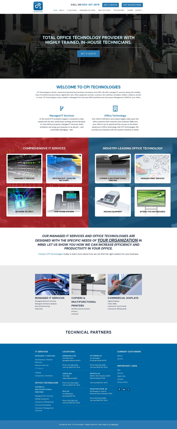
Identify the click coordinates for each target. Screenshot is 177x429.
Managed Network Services (45, 301)
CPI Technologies (38, 6)
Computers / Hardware (44, 376)
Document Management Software (44, 409)
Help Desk (39, 309)
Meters (120, 356)
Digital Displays (113, 301)
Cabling (38, 373)
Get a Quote (110, 5)
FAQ (118, 370)
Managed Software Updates (46, 304)
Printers (74, 311)
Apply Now (121, 376)
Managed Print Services (44, 396)
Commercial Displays (43, 405)
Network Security (41, 365)
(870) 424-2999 (100, 398)
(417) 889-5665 (72, 365)
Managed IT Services (45, 356)
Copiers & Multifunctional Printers (43, 389)
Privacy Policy (122, 382)
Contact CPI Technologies (50, 254)
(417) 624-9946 (72, 383)
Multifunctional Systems (80, 309)
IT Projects (39, 368)
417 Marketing (113, 424)
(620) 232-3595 (100, 365)
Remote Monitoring (42, 306)
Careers (120, 379)
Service (120, 359)
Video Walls (112, 304)
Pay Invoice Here (132, 5)
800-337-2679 (90, 4)
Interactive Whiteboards (117, 309)
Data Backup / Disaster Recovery (44, 361)
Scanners (75, 314)
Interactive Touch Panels (117, 306)
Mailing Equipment (42, 399)
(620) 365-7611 (72, 400)
